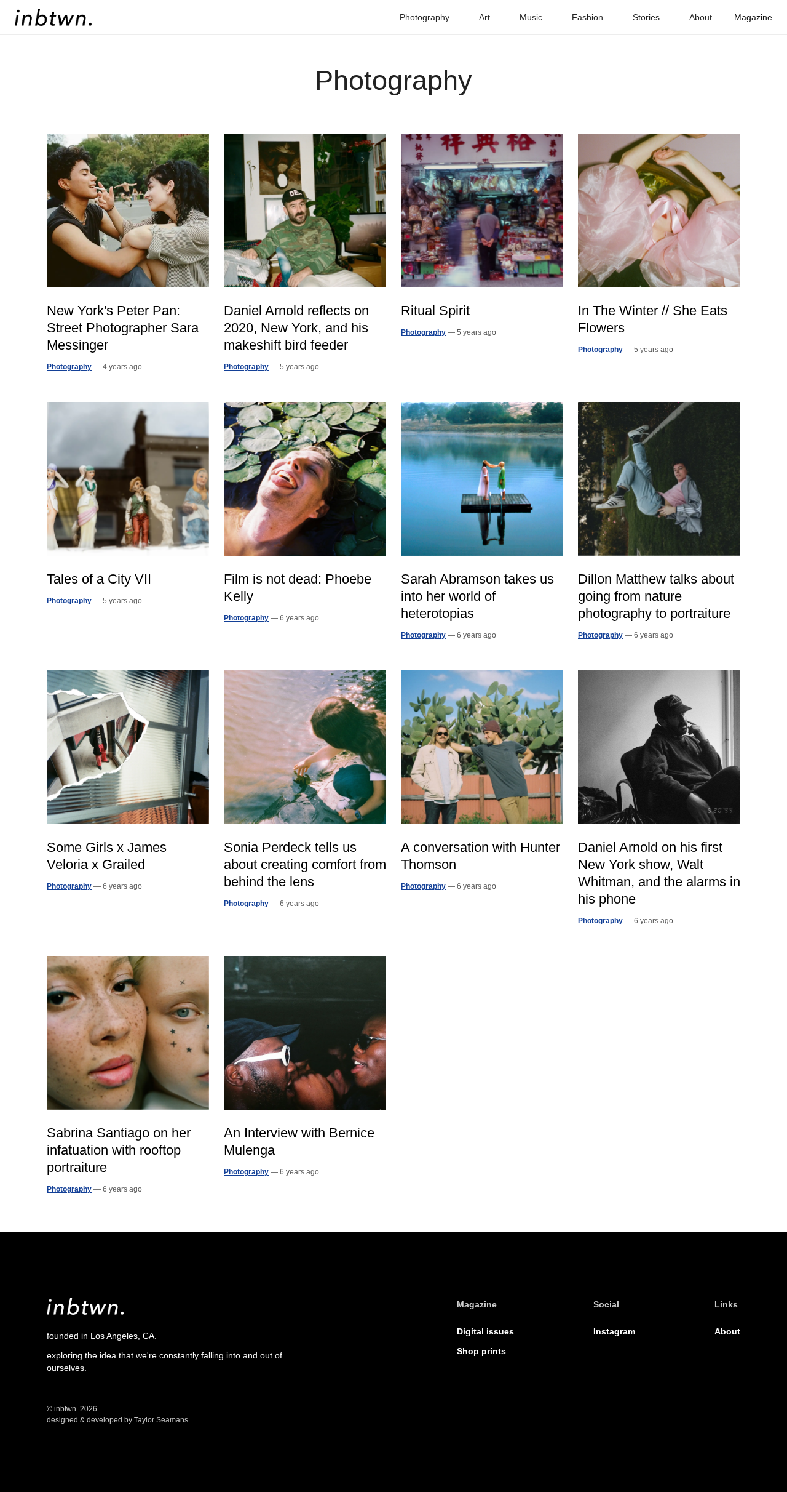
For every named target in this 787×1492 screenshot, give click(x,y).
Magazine (753, 17)
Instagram (614, 1331)
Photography (69, 367)
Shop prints (481, 1351)
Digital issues (485, 1331)
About (727, 1331)
